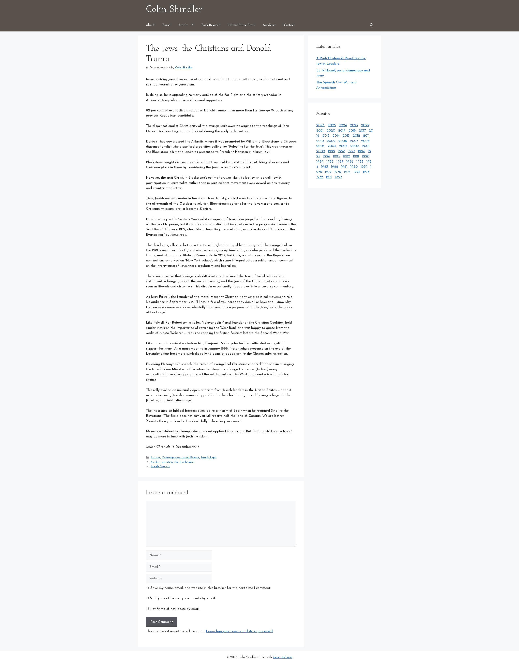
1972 (319, 177)
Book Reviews (211, 25)
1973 (366, 172)
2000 (320, 151)
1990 (365, 156)
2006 (365, 141)
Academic (269, 25)
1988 (329, 161)
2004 (332, 146)
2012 (356, 135)
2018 (352, 130)
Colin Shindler (174, 9)
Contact (289, 25)
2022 (365, 125)
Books (166, 25)
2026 (320, 125)
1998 (341, 151)
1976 (337, 172)
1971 (329, 177)
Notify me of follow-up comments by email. (183, 598)
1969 (338, 177)
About (150, 25)
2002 (354, 146)
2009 (331, 141)
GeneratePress (282, 657)
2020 (331, 130)
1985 (359, 161)
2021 (320, 130)
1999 (331, 151)
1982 (334, 166)
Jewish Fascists (160, 466)
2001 (365, 146)
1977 (328, 172)
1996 (361, 151)
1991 (356, 156)
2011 (366, 135)
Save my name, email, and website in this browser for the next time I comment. (210, 588)
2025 (332, 125)
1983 (324, 166)
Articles (183, 25)
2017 (362, 130)
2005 (320, 146)
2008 (342, 141)
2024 (343, 125)
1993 (336, 156)
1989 (319, 161)
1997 (351, 151)
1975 (347, 172)
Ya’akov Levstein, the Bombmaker (173, 462)
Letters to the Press (241, 25)
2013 (346, 135)
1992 (346, 156)
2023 (354, 125)
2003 (343, 146)
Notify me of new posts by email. (175, 609)
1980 (354, 166)
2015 (325, 135)
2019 (341, 130)
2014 (336, 135)
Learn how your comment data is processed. (239, 631)
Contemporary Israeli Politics (180, 457)
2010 (320, 141)
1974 (357, 172)
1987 (340, 161)
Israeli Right (209, 457)
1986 (349, 161)
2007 (354, 141)
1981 (344, 166)
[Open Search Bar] (371, 25)
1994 (326, 156)
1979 (364, 166)
